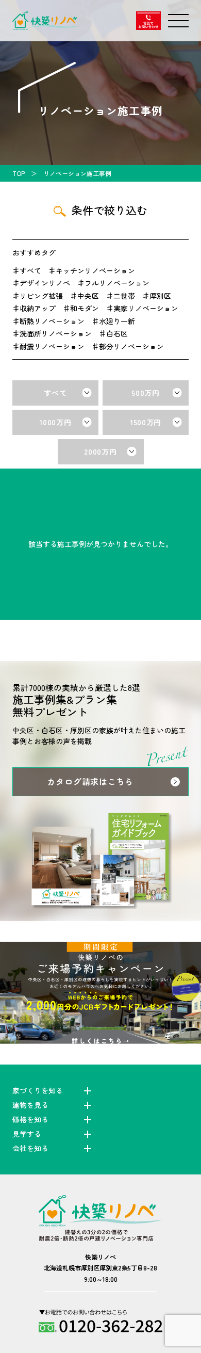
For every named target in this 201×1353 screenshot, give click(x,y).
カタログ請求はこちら (90, 781)
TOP (18, 173)
